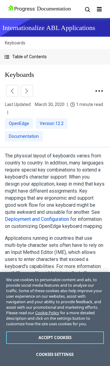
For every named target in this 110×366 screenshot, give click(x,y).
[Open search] (87, 9)
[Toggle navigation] (99, 9)
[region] (55, 319)
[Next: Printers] (26, 90)
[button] (55, 57)
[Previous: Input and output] (12, 90)
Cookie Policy (47, 312)
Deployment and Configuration (37, 219)
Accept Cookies (55, 337)
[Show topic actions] (99, 91)
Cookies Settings (55, 354)
